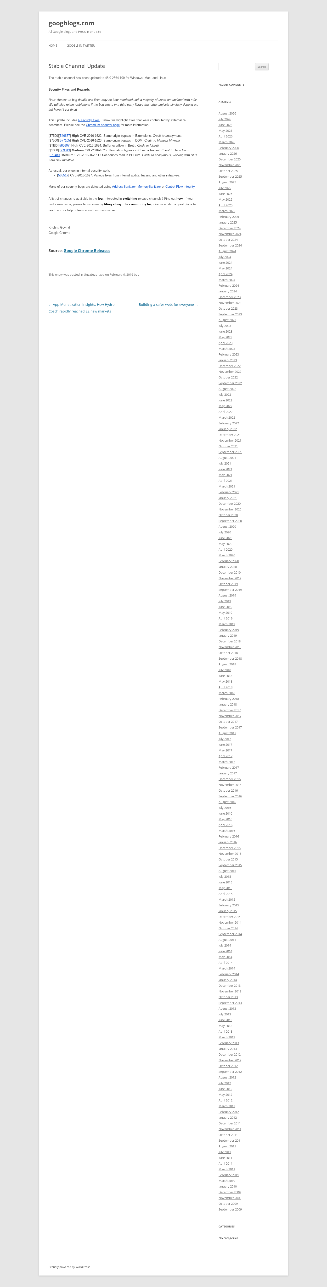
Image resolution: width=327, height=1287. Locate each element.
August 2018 (227, 664)
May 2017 (225, 750)
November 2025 (230, 165)
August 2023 (227, 320)
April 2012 (225, 1100)
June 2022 (225, 400)
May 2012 (225, 1094)
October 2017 (228, 721)
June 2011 (225, 1158)
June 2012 (225, 1089)
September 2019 (230, 589)
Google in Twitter (81, 46)
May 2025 (225, 199)
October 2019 (228, 584)
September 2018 (230, 658)
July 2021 (225, 463)
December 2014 (230, 917)
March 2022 (227, 417)
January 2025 (228, 222)
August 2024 (227, 251)
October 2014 (228, 928)
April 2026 (225, 136)
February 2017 (229, 767)
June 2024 (225, 262)
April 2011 (225, 1163)
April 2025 (225, 205)
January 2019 (228, 635)
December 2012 (230, 1054)
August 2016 (227, 802)
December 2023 (230, 297)
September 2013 (230, 1003)
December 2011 (230, 1123)
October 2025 (228, 171)
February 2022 (229, 423)
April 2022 (225, 412)
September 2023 (230, 314)
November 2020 (230, 509)
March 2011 (227, 1169)
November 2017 (230, 716)
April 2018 (225, 687)
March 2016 (227, 830)
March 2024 (227, 280)
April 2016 (225, 825)
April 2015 (225, 894)
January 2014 (228, 980)
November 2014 (230, 922)
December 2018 (230, 641)
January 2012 (228, 1117)
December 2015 (230, 848)
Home (53, 46)
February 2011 (229, 1175)
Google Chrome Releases (87, 250)
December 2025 (230, 159)
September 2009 (230, 1209)
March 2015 (227, 899)
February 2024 (229, 285)
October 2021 (228, 446)
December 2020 (230, 503)
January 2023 (228, 360)
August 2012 (227, 1077)
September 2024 (230, 245)
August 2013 (227, 1008)
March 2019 (227, 624)
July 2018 (225, 670)
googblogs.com (72, 23)
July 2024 (225, 257)
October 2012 (228, 1066)
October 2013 (228, 997)
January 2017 (228, 773)
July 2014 (225, 945)
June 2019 (225, 607)
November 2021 (230, 440)
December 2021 (230, 435)
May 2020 (225, 544)
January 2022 (228, 429)
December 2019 (230, 572)
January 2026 (228, 153)
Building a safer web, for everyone (168, 304)
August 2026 (227, 113)
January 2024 (228, 291)
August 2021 (227, 457)
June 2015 (225, 882)
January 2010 (228, 1186)
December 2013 (230, 985)
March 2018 (227, 693)
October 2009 (228, 1203)
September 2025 (230, 176)
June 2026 (225, 125)
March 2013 (227, 1037)
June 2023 (225, 331)
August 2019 (227, 595)
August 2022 (227, 389)
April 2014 (225, 962)
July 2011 (225, 1152)
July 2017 (225, 739)
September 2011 (230, 1140)
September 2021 (230, 452)
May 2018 (225, 681)
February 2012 (229, 1112)
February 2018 (229, 698)
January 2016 (228, 842)
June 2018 (225, 676)
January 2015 (228, 911)
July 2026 (225, 119)
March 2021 (227, 486)
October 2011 (228, 1135)
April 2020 (225, 549)
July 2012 (225, 1083)
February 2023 (229, 354)
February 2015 (229, 905)
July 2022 (225, 394)
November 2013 (230, 991)
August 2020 (227, 526)
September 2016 (230, 796)
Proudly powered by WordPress (69, 1267)
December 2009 (230, 1192)
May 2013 (225, 1026)
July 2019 (225, 601)
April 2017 (225, 756)
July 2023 (225, 325)
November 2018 (230, 647)
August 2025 (227, 182)
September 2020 (230, 521)
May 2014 (225, 957)
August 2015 (227, 871)
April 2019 (225, 618)
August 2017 (227, 733)
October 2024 (228, 239)
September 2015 (230, 865)
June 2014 (225, 951)
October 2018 (228, 653)
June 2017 (225, 744)
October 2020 (228, 515)
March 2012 (227, 1106)
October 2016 (228, 790)
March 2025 (227, 211)
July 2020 (225, 532)
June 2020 (225, 538)
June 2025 (225, 194)
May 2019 (225, 612)
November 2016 (230, 785)
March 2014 (227, 968)
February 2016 (229, 836)
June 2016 (225, 813)
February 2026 (229, 148)
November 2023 (230, 303)
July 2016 (225, 807)
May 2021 (225, 475)
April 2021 (225, 480)
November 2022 (230, 371)
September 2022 (230, 383)
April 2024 (225, 274)
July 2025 (225, 188)
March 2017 (227, 762)
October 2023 (228, 308)
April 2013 (225, 1031)
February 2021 (229, 492)
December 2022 (230, 366)
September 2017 (230, 727)
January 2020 (228, 566)
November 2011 (230, 1129)
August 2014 (227, 939)
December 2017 (230, 710)
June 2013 (225, 1020)
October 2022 (228, 377)
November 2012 (230, 1060)
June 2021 (225, 469)
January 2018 (228, 704)
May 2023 (225, 337)
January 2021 (228, 498)
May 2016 (225, 819)
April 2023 (225, 343)
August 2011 (227, 1146)
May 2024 (225, 268)
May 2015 (225, 888)
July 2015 (225, 876)
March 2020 (227, 555)
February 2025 (229, 216)
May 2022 (225, 406)
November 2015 (230, 853)
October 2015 (228, 859)
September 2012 (230, 1071)
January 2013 (228, 1048)
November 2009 (230, 1198)
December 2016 (230, 779)
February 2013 (229, 1043)
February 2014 (229, 974)
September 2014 (230, 934)
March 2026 (227, 142)
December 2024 (230, 228)
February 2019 (229, 630)
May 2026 (225, 130)
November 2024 (230, 234)
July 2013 (225, 1014)
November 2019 (230, 578)
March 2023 (227, 348)
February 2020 (229, 561)
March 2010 (227, 1180)
